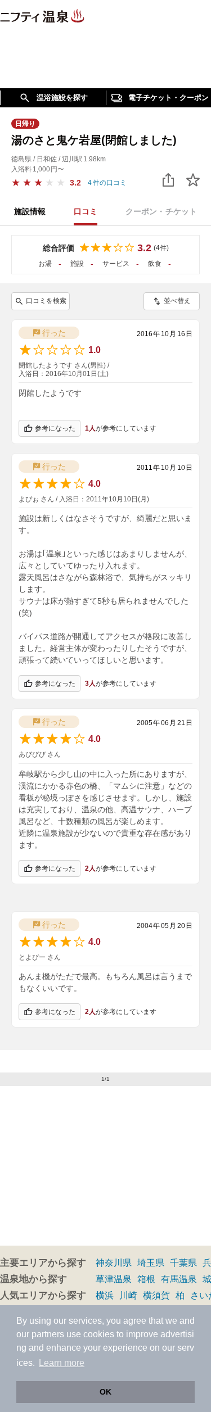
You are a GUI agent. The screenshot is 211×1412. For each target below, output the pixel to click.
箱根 (146, 1279)
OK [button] (105, 1391)
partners (48, 1334)
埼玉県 (150, 1263)
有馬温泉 (179, 1279)
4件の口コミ (107, 183)
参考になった (55, 428)
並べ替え (177, 301)
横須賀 (156, 1295)
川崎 (128, 1295)
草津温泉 (114, 1279)
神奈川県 (114, 1263)
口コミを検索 (46, 301)
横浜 (105, 1295)
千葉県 (183, 1263)
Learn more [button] (61, 1363)
